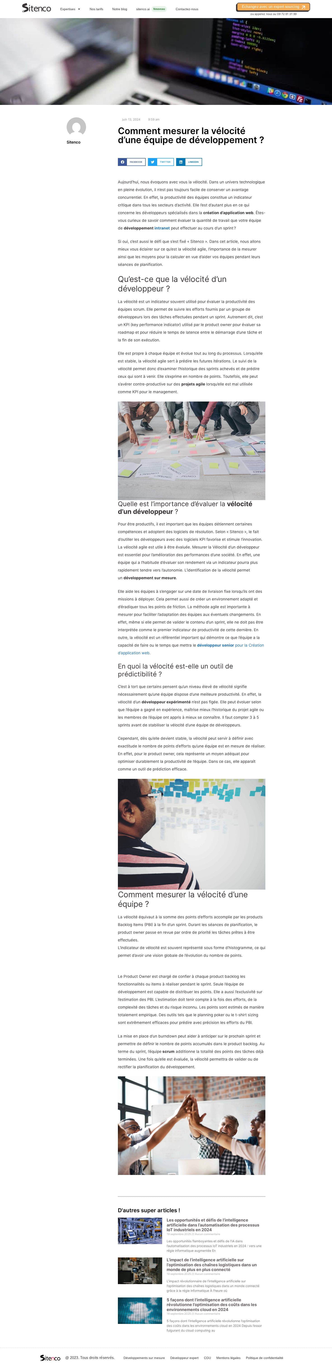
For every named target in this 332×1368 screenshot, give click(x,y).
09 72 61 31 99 (287, 14)
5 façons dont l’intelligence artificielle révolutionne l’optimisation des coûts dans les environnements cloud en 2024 (212, 1304)
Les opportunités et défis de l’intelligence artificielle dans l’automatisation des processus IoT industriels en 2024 (213, 1225)
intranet (162, 228)
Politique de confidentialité (264, 1358)
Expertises (67, 9)
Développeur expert (184, 1358)
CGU (207, 1358)
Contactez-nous (187, 9)
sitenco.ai (143, 9)
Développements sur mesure (144, 1358)
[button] (132, 162)
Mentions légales (228, 1358)
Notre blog (119, 9)
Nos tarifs (96, 9)
